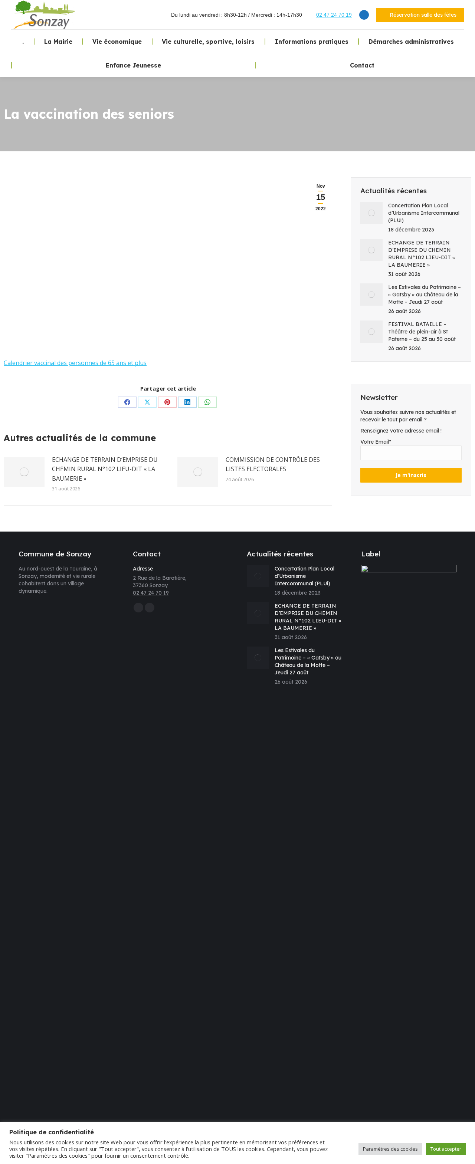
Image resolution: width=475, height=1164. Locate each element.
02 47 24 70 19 (334, 15)
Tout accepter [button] (445, 1148)
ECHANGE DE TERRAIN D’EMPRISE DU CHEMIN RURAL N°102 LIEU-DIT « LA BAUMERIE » (105, 469)
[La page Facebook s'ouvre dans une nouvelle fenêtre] (364, 15)
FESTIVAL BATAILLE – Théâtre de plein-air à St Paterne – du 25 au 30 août (422, 331)
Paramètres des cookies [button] (390, 1148)
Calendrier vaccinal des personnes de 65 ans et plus (75, 363)
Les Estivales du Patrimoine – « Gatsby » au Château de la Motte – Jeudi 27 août (424, 294)
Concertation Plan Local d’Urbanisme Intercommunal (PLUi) (423, 213)
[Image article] (24, 472)
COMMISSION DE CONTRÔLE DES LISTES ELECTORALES (273, 464)
